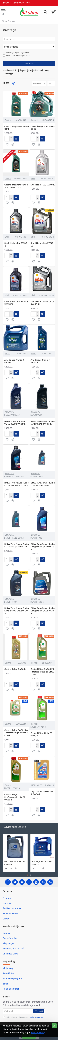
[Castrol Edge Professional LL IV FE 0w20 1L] (16, 769)
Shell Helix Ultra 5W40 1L (15, 244)
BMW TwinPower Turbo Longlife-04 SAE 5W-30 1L (16, 611)
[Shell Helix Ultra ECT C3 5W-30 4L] (42, 279)
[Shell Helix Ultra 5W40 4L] (42, 221)
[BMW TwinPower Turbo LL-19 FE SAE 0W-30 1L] (42, 458)
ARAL (7, 354)
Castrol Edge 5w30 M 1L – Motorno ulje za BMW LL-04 (42, 671)
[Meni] (3, 12)
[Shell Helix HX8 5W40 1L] (42, 163)
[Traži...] (45, 12)
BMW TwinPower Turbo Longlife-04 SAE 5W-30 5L (43, 611)
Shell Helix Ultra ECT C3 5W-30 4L (42, 302)
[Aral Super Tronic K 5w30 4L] (16, 338)
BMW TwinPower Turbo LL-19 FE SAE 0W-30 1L (43, 484)
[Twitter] (15, 882)
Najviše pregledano (14, 827)
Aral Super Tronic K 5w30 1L (40, 361)
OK (54, 1026)
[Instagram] (22, 882)
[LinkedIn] (29, 882)
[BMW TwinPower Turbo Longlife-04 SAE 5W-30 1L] (16, 583)
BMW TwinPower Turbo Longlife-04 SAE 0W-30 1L (43, 547)
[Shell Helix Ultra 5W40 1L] (16, 221)
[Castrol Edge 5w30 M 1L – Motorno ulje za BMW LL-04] (42, 647)
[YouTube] (36, 882)
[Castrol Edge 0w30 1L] (16, 647)
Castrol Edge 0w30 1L (15, 669)
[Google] (50, 882)
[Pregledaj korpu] (53, 12)
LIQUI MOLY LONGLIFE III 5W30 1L (42, 792)
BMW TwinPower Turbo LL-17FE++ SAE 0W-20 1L (16, 484)
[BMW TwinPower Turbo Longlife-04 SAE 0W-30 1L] (42, 519)
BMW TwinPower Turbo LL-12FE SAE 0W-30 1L (43, 422)
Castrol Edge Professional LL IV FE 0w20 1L (14, 797)
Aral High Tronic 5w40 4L (43, 861)
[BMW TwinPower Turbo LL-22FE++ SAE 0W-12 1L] (16, 519)
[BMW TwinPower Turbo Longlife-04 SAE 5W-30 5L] (42, 583)
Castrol (8, 120)
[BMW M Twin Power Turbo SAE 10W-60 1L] (16, 396)
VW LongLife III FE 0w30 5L (15, 861)
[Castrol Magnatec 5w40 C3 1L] (16, 104)
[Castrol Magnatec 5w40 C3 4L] (42, 104)
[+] (11, 137)
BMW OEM (9, 412)
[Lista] (7, 83)
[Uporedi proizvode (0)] (12, 83)
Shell (33, 178)
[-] (11, 140)
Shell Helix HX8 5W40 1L (43, 184)
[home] (3, 21)
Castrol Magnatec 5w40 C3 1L (16, 127)
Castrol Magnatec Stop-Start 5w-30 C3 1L (16, 186)
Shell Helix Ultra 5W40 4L (42, 244)
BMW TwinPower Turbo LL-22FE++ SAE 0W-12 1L (16, 545)
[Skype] (43, 882)
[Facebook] (8, 882)
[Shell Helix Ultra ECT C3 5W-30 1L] (16, 279)
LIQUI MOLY (36, 785)
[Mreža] (4, 83)
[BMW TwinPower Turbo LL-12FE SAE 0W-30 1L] (42, 396)
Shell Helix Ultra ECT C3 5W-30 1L (16, 302)
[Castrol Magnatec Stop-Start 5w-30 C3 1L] (16, 163)
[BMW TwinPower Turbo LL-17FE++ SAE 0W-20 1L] (16, 458)
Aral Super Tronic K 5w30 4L (14, 361)
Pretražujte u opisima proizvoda (18, 56)
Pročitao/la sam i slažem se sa (24, 1017)
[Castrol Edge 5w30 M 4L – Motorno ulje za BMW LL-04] (16, 708)
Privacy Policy (38, 1032)
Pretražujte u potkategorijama (17, 53)
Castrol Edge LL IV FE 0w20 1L (41, 734)
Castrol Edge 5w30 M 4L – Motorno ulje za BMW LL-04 (16, 733)
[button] (16, 138)
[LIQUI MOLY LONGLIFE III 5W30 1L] (42, 769)
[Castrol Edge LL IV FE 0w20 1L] (42, 708)
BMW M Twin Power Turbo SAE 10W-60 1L (14, 422)
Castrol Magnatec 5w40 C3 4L (43, 127)
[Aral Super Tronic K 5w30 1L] (42, 338)
